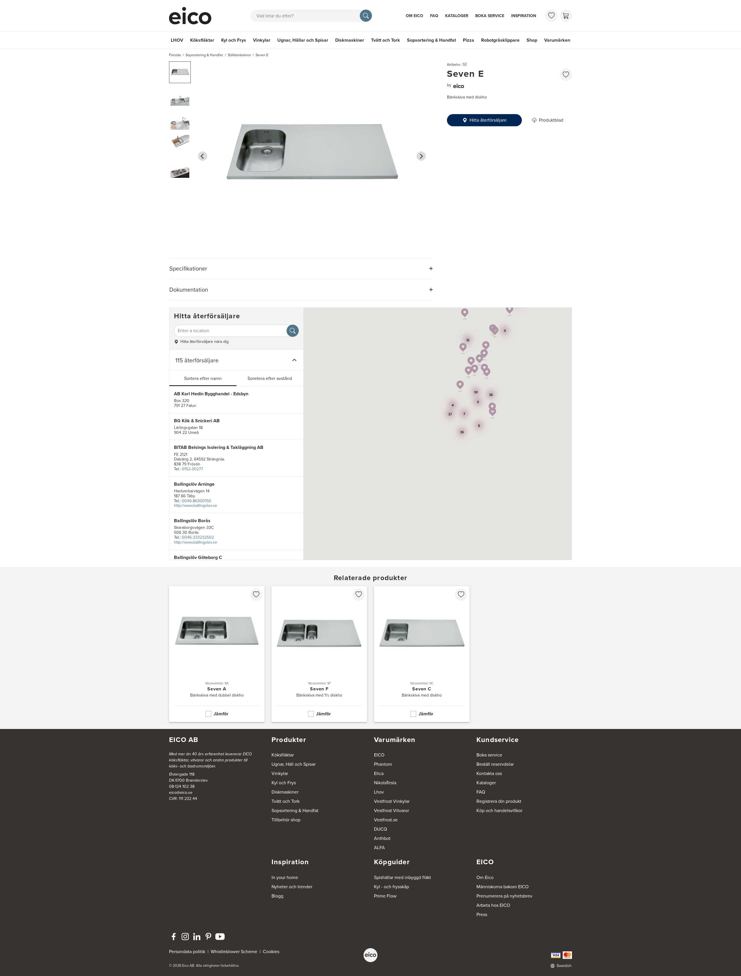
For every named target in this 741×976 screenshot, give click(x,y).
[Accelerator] (193, 15)
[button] (180, 72)
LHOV (177, 40)
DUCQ (380, 829)
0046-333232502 (198, 537)
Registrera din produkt (498, 801)
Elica (379, 773)
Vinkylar (261, 40)
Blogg (277, 896)
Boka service (489, 16)
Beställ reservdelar (495, 764)
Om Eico (414, 16)
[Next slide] (421, 156)
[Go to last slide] (202, 156)
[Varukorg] (566, 16)
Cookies (271, 951)
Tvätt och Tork (385, 40)
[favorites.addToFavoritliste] (566, 75)
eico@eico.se (180, 792)
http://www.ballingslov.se (195, 505)
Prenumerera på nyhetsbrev (504, 896)
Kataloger (456, 16)
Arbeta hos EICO (493, 905)
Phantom (383, 764)
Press (481, 914)
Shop (532, 40)
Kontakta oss (489, 773)
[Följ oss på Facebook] (173, 936)
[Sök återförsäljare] (293, 331)
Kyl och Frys (233, 40)
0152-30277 (192, 469)
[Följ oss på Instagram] (185, 936)
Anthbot (382, 838)
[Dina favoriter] (551, 16)
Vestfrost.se (386, 819)
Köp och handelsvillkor (499, 810)
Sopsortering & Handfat (431, 40)
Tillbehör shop (286, 819)
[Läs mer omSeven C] (421, 654)
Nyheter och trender (292, 886)
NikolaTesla (385, 782)
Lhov (379, 792)
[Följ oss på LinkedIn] (196, 936)
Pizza (468, 40)
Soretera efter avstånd (269, 378)
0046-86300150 (196, 501)
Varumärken (557, 40)
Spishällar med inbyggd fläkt (402, 877)
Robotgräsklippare (500, 40)
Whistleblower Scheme (234, 951)
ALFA (379, 847)
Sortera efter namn (203, 378)
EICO (379, 755)
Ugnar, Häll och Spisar (294, 764)
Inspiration (523, 16)
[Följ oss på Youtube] (220, 936)
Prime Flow (385, 896)
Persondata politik (187, 951)
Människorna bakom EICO (502, 886)
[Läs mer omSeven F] (319, 654)
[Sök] (366, 16)
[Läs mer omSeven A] (217, 654)
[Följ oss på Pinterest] (208, 936)
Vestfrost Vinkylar (392, 801)
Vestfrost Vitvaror (391, 810)
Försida (175, 55)
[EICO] (370, 955)
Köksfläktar (202, 40)
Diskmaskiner (349, 40)
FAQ (434, 16)
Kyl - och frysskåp (391, 886)
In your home (285, 877)
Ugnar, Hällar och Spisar (302, 40)
